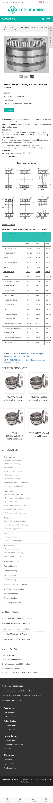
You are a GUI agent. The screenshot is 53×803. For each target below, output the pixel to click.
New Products (9, 713)
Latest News (10, 736)
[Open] (50, 37)
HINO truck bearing (12, 479)
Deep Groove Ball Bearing (15, 521)
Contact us (8, 760)
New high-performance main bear (17, 629)
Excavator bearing (11, 593)
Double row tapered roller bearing (18, 498)
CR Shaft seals (10, 575)
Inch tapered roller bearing (15, 494)
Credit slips (8, 749)
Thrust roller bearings (13, 541)
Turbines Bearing (10, 717)
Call (19, 801)
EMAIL (9, 110)
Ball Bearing (8, 518)
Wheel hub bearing (12, 549)
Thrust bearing (10, 534)
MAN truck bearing (12, 464)
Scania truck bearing (13, 460)
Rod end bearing (10, 566)
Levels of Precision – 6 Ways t (15, 634)
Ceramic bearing (10, 571)
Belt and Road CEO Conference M (17, 624)
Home (9, 27)
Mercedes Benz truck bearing (16, 482)
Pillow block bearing (11, 561)
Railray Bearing (10, 721)
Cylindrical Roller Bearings (15, 513)
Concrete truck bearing (14, 486)
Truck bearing (9, 457)
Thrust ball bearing (12, 537)
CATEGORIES (8, 19)
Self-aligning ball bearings (15, 529)
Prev (7, 55)
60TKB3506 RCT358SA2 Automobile (18, 618)
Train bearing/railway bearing (15, 584)
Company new (9, 740)
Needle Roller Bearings (14, 502)
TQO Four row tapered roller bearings (20, 505)
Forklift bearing (10, 580)
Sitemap (29, 782)
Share (6, 801)
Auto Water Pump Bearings (15, 556)
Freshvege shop (10, 768)
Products (17, 27)
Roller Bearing (28, 27)
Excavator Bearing (11, 729)
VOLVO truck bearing (13, 471)
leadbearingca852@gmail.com (20, 664)
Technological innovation (13, 744)
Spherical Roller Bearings (15, 509)
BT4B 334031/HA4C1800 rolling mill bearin (14, 436)
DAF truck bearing (12, 467)
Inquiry (33, 801)
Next (46, 55)
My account (8, 764)
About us (9, 755)
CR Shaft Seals (10, 725)
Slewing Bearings (11, 598)
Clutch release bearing (14, 553)
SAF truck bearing (12, 475)
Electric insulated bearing (14, 589)
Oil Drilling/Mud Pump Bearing (15, 603)
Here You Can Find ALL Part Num (17, 639)
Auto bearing (9, 546)
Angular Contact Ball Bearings (17, 525)
